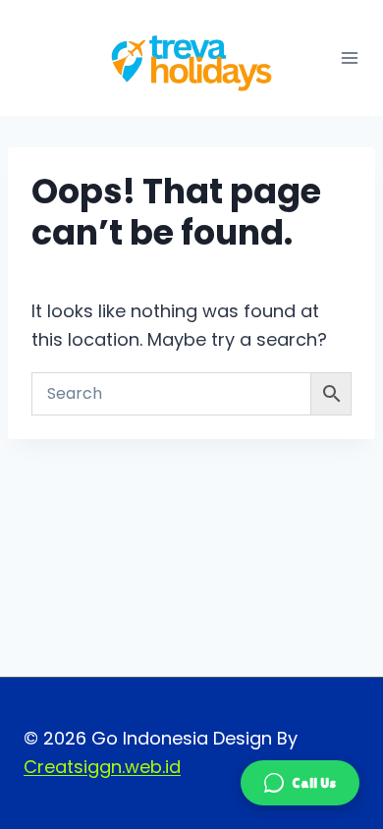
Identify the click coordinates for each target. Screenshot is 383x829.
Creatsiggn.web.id (102, 766)
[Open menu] (349, 58)
